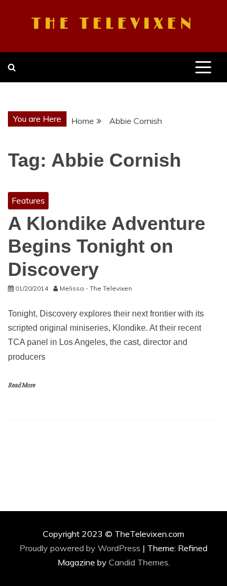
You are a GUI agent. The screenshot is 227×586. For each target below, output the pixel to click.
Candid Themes (138, 562)
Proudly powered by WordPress (81, 548)
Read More (21, 385)
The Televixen (113, 24)
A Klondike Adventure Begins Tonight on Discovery (106, 246)
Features (28, 200)
